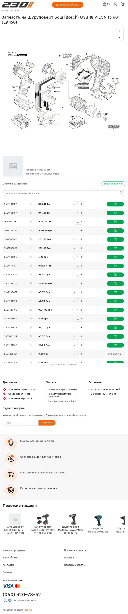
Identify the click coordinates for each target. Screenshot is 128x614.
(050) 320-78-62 (22, 594)
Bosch (47, 170)
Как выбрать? (10, 557)
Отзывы (7, 572)
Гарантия (69, 557)
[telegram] (10, 600)
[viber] (5, 600)
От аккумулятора (49, 174)
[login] (18, 4)
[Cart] (123, 4)
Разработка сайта (17, 610)
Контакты (8, 565)
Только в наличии (113, 184)
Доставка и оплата (75, 550)
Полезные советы (74, 565)
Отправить (47, 423)
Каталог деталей (69, 4)
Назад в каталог (11, 10)
